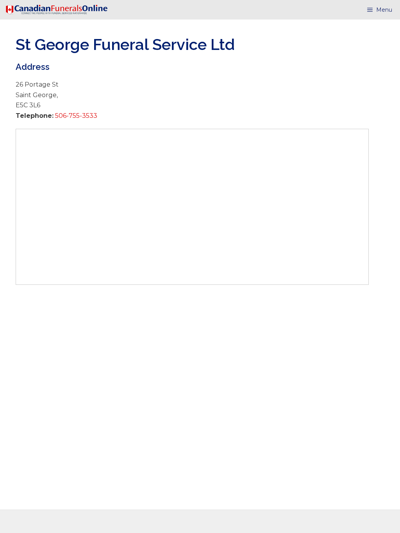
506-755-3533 (75, 115)
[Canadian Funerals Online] (56, 10)
